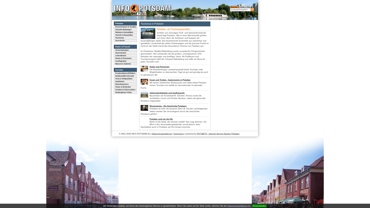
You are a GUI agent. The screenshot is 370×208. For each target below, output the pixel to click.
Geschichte (120, 41)
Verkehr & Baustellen (124, 35)
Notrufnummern (121, 84)
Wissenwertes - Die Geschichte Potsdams (168, 106)
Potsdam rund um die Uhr (161, 119)
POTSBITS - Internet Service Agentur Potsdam (218, 134)
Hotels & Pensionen (123, 58)
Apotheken (119, 81)
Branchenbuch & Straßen (125, 27)
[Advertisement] (234, 64)
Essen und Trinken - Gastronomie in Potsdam (170, 80)
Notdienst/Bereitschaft (124, 76)
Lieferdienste (120, 56)
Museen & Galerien (123, 64)
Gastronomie (120, 53)
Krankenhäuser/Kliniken (125, 73)
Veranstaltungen (122, 50)
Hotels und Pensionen (159, 67)
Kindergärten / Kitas (123, 92)
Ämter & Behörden (123, 87)
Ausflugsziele (120, 61)
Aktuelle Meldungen (123, 30)
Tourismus (119, 38)
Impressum (179, 134)
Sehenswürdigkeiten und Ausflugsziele (167, 93)
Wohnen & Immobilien (124, 32)
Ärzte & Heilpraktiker (124, 79)
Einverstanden (259, 206)
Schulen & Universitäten (125, 90)
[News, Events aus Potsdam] (142, 8)
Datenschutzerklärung (237, 206)
